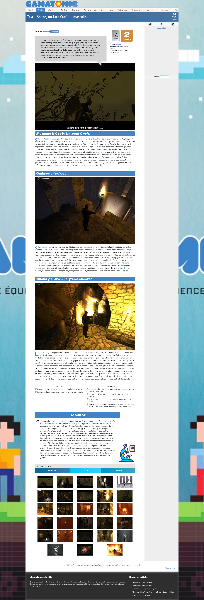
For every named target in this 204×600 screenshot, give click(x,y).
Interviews (51, 10)
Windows (54, 31)
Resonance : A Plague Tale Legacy (144, 589)
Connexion (161, 28)
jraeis (45, 31)
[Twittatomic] (150, 24)
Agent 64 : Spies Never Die (142, 595)
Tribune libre (136, 10)
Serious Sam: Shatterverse (142, 586)
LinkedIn (118, 471)
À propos (150, 10)
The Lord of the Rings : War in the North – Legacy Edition (153, 592)
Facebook (52, 471)
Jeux (111, 10)
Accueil (30, 10)
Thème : (157, 77)
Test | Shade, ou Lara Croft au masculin (57, 17)
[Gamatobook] (161, 24)
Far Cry (123, 268)
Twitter (86, 471)
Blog (102, 10)
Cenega (118, 44)
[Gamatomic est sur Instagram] (172, 24)
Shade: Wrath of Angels (47, 139)
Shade (40, 247)
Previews (75, 10)
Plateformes (122, 10)
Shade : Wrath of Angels (70, 47)
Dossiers (64, 10)
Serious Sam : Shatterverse (142, 582)
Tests (40, 10)
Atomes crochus (90, 10)
